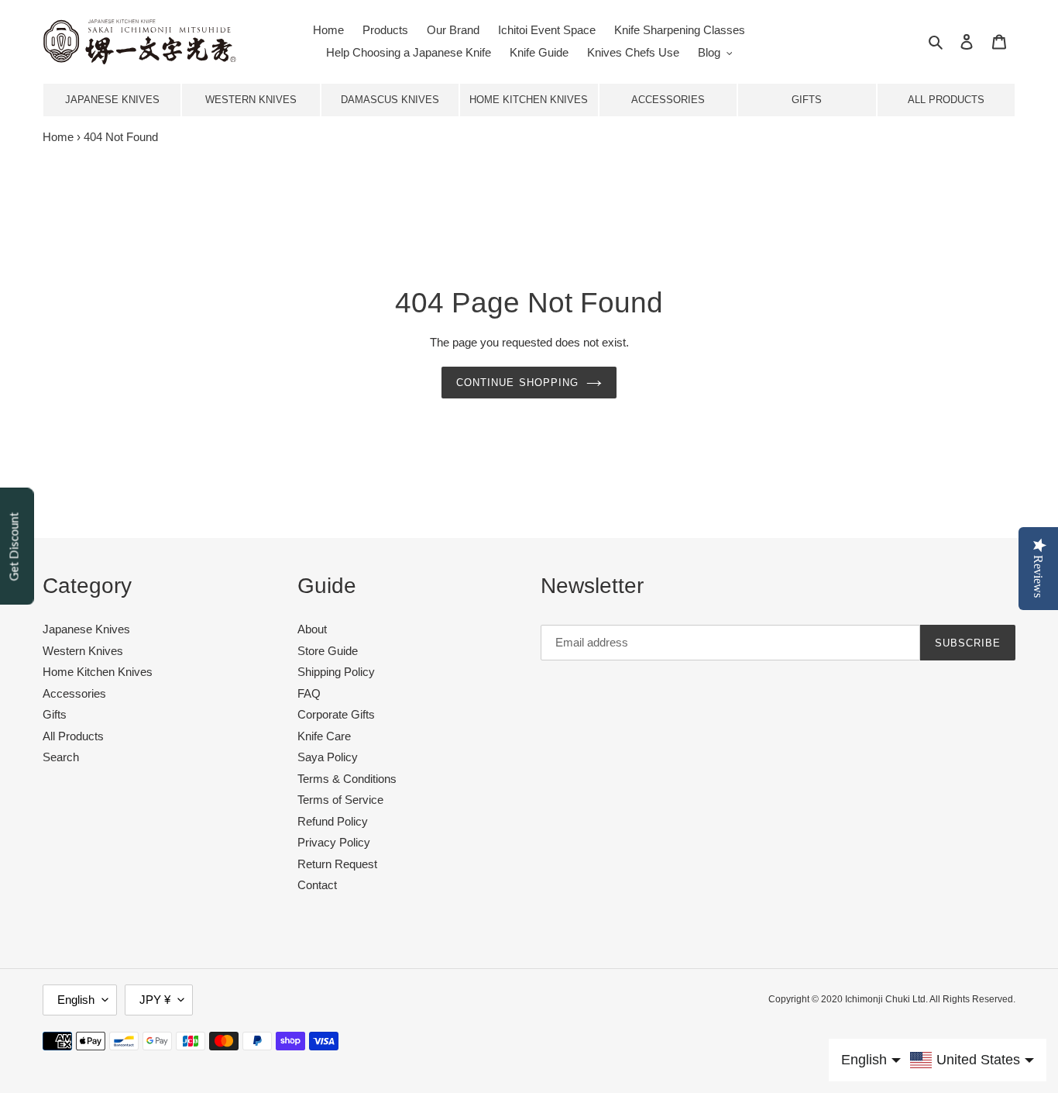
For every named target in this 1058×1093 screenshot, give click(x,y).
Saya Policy (327, 757)
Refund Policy (332, 821)
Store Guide (327, 650)
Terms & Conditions (347, 778)
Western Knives (251, 99)
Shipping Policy (336, 671)
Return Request (337, 864)
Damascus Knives (390, 99)
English (75, 999)
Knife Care (324, 736)
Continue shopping (517, 382)
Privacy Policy (333, 842)
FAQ (309, 693)
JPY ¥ (154, 999)
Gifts (807, 99)
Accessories (668, 99)
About (312, 629)
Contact (317, 884)
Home (58, 136)
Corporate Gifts (336, 714)
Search (61, 757)
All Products (946, 99)
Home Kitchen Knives (528, 99)
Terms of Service (340, 799)
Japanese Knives (112, 99)
